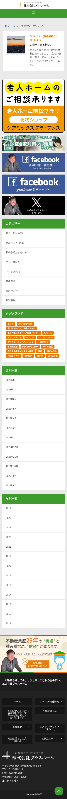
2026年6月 (11, 399)
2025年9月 (11, 476)
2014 (8, 623)
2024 (8, 527)
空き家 (40, 356)
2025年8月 (11, 485)
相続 (40, 351)
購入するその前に (15, 233)
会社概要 (17, 727)
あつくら (48, 333)
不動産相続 (13, 347)
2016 (8, 604)
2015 (8, 614)
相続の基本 (52, 351)
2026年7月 (11, 389)
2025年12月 (12, 447)
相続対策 (28, 356)
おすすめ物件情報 (49, 701)
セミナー (30, 337)
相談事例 (10, 300)
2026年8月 (11, 380)
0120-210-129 (16, 769)
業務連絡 (10, 281)
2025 (8, 518)
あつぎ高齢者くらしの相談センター (23, 333)
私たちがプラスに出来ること (49, 728)
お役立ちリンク (50, 738)
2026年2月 (11, 428)
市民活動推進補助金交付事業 (20, 351)
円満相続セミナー (30, 347)
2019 (8, 575)
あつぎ (11, 324)
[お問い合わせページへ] (33, 671)
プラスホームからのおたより (20, 342)
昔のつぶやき (13, 290)
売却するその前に (15, 242)
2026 (8, 508)
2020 (8, 566)
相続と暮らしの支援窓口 (17, 739)
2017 (8, 594)
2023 (8, 537)
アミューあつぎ (14, 337)
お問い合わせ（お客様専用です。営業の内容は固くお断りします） (17, 714)
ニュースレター (14, 262)
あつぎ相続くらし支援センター (21, 328)
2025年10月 (12, 466)
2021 (8, 556)
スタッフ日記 (13, 271)
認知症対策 (53, 356)
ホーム (11, 26)
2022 (8, 546)
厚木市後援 (48, 347)
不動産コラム (50, 711)
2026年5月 (11, 408)
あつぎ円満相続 (25, 324)
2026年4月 (11, 418)
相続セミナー (13, 356)
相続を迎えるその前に (17, 252)
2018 (8, 585)
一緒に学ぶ (43, 342)
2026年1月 (11, 437)
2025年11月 (12, 456)
